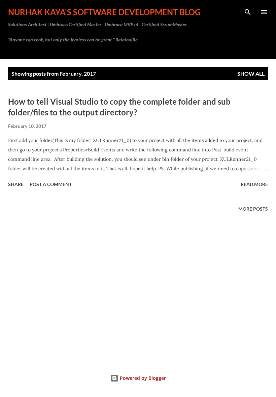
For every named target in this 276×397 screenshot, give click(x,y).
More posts (253, 209)
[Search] (248, 12)
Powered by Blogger (142, 378)
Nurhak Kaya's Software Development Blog (104, 12)
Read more (254, 184)
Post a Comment (51, 184)
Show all (251, 73)
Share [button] (16, 184)
